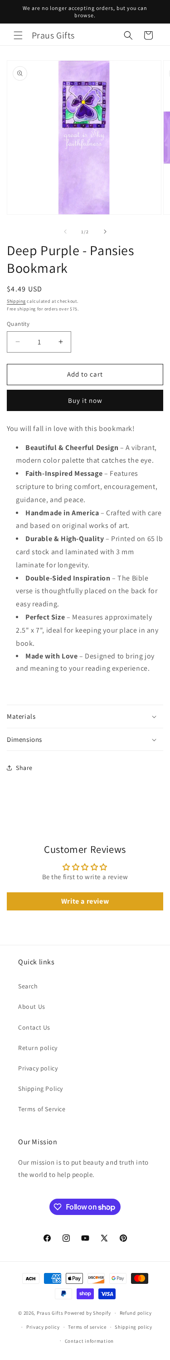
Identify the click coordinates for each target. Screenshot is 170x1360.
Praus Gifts (50, 1313)
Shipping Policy (40, 1088)
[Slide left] (65, 232)
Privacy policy (38, 1068)
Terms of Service (42, 1109)
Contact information (89, 1341)
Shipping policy (133, 1327)
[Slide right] (105, 232)
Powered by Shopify (87, 1313)
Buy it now (85, 400)
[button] (18, 35)
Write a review (85, 901)
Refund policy (136, 1313)
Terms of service (87, 1327)
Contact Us (34, 1027)
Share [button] (24, 768)
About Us (31, 1006)
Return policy (38, 1048)
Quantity (18, 324)
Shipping (16, 301)
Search (28, 986)
